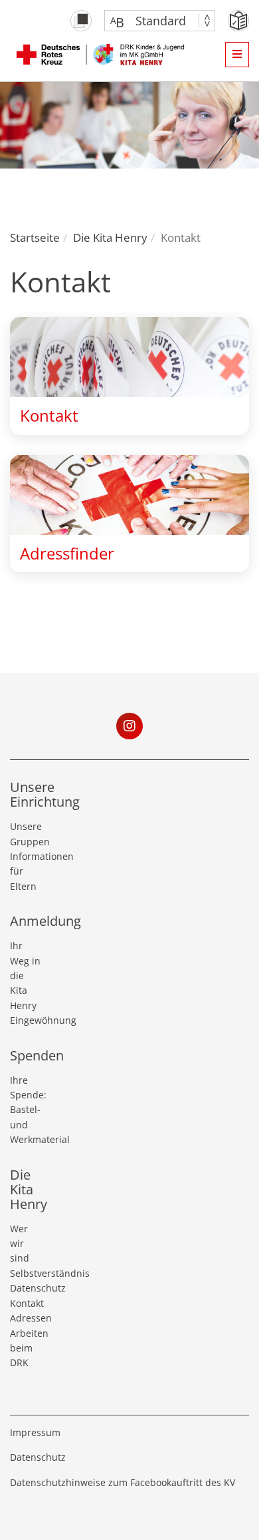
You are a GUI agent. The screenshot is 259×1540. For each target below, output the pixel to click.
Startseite (35, 237)
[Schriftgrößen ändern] (153, 21)
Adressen (26, 1318)
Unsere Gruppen (26, 833)
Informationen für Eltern (26, 871)
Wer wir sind (19, 1243)
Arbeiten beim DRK (26, 1348)
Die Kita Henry (110, 237)
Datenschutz (26, 1288)
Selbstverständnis (26, 1273)
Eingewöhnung (26, 1020)
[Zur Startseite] (102, 53)
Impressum (35, 1432)
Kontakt (26, 1303)
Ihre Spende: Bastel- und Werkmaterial (26, 1110)
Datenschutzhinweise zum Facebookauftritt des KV (122, 1482)
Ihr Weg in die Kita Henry (25, 975)
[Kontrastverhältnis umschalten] (81, 20)
